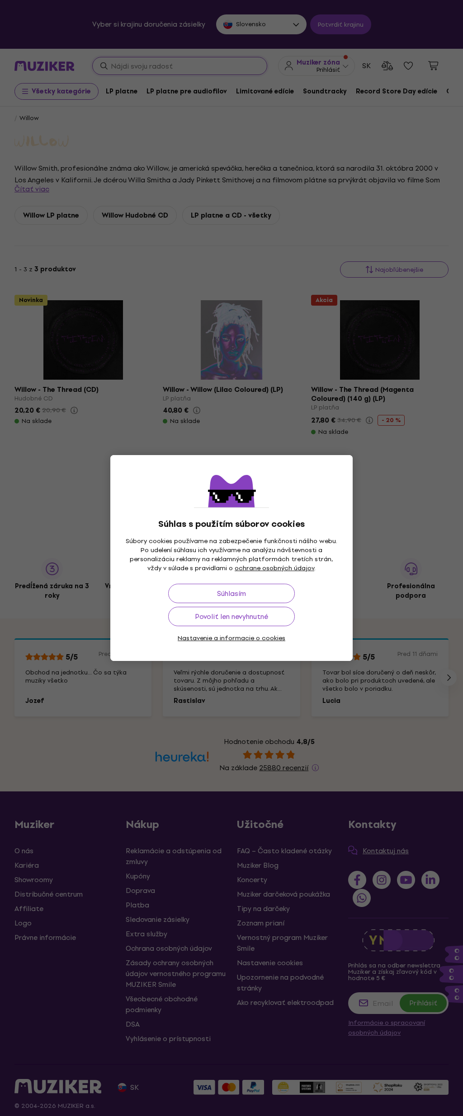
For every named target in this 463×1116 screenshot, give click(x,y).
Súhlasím (231, 593)
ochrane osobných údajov (274, 568)
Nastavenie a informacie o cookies (231, 638)
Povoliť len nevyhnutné (231, 616)
